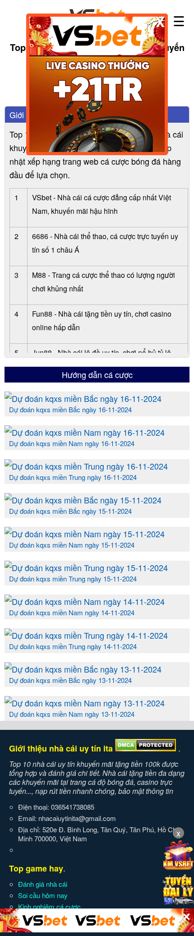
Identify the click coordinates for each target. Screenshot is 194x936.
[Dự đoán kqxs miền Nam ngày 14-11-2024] (85, 601)
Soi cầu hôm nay (43, 895)
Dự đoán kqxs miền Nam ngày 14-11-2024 (71, 612)
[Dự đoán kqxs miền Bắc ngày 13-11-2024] (83, 669)
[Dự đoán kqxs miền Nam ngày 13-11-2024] (85, 703)
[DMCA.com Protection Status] (145, 748)
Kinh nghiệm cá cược (49, 906)
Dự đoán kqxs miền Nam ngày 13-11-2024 (71, 714)
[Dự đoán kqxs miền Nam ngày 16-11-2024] (85, 432)
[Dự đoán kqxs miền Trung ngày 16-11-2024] (86, 466)
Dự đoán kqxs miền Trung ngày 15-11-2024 (73, 578)
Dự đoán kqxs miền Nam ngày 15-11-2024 (71, 544)
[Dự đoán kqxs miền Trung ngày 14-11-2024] (86, 635)
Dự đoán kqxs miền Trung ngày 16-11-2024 (73, 477)
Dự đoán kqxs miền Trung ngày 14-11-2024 (73, 646)
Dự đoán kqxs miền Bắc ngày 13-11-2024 (70, 680)
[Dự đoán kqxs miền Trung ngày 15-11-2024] (86, 567)
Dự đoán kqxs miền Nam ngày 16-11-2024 (71, 443)
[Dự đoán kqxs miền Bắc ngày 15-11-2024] (83, 500)
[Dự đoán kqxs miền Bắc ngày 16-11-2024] (83, 398)
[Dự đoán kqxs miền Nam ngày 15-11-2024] (85, 533)
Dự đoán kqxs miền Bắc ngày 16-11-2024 (70, 409)
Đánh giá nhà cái (42, 884)
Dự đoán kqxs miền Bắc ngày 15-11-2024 (70, 511)
